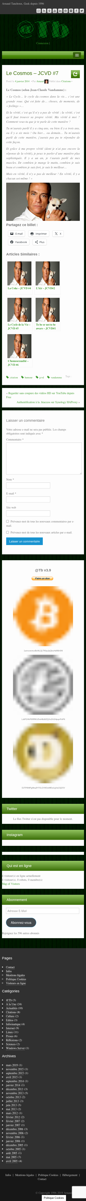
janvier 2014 (13, 1085)
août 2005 (11, 1153)
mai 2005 (11, 1157)
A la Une (11, 1004)
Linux (9, 1032)
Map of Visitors (11, 884)
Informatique (13, 1024)
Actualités (11, 1008)
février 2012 (13, 1117)
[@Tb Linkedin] (60, 11)
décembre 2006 (14, 1129)
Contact (10, 967)
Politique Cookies (16, 979)
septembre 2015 (15, 1073)
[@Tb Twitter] (82, 11)
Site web (11, 507)
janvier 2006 (13, 1141)
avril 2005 (12, 1161)
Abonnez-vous (21, 922)
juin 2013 (11, 1105)
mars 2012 (12, 1113)
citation (14, 377)
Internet (10, 1028)
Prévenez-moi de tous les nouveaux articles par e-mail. (41, 532)
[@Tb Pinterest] (65, 11)
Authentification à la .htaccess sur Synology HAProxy (47, 402)
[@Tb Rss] (44, 11)
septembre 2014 (15, 1081)
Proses (9, 1036)
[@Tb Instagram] (38, 11)
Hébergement (69, 1175)
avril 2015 (12, 1077)
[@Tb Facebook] (76, 11)
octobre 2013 (13, 1097)
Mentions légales (15, 975)
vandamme (56, 377)
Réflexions (12, 1040)
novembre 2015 (15, 1069)
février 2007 (13, 1121)
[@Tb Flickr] (71, 11)
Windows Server (15, 1048)
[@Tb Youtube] (55, 11)
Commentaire (15, 439)
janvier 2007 (13, 1125)
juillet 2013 (12, 1101)
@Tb (9, 1000)
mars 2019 (12, 1065)
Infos (9, 971)
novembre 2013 (15, 1093)
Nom (10, 479)
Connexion (42, 43)
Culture (10, 1016)
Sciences (11, 1044)
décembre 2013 (14, 1089)
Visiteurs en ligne (16, 983)
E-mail (11, 493)
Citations (66, 81)
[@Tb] (43, 29)
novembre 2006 (15, 1133)
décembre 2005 (14, 1145)
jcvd (41, 377)
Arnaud (40, 81)
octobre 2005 (13, 1149)
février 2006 (13, 1137)
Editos (9, 1020)
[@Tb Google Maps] (49, 11)
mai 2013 (11, 1109)
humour (28, 377)
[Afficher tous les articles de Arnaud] (46, 81)
